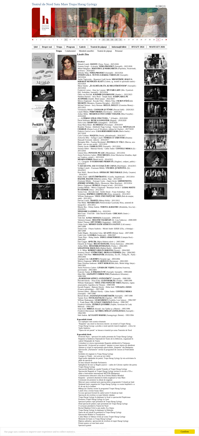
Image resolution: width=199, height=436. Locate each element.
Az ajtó (107, 233)
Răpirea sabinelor (97, 194)
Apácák (92, 242)
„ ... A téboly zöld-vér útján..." (94, 118)
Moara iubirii (85, 159)
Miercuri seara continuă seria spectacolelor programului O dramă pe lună (106, 382)
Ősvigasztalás (97, 298)
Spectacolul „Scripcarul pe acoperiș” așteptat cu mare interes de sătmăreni (106, 345)
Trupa (59, 47)
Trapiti (94, 201)
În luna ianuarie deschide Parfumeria (92, 363)
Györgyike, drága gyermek (106, 252)
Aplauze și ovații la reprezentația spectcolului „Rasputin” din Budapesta (105, 347)
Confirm (185, 431)
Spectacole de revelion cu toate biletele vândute (96, 395)
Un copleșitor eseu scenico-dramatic (92, 322)
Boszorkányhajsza (99, 246)
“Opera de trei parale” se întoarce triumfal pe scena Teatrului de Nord (105, 330)
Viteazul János (123, 287)
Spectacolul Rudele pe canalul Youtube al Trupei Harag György (102, 369)
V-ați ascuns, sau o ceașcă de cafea (97, 166)
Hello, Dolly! (110, 105)
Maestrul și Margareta (104, 69)
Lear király (101, 300)
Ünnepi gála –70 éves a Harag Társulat (98, 75)
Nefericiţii (93, 203)
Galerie (82, 47)
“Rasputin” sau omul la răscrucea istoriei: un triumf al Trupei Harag (104, 324)
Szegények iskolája (89, 248)
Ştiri (36, 47)
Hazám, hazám (85, 179)
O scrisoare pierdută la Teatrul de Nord (93, 406)
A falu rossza (93, 218)
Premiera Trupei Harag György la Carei (93, 399)
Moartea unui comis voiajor (104, 114)
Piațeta (94, 136)
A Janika (91, 235)
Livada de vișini (105, 268)
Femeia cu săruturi (114, 138)
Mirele (90, 309)
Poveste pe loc (97, 153)
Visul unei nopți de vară (108, 196)
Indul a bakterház (110, 237)
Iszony (93, 64)
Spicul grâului (100, 261)
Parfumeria (96, 112)
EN (164, 6)
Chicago (117, 214)
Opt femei (96, 222)
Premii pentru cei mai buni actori (91, 423)
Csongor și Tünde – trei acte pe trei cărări (94, 356)
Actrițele (98, 125)
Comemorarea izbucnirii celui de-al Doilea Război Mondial (101, 376)
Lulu (116, 229)
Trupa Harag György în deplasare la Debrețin (95, 410)
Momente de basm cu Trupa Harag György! (95, 419)
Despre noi (47, 47)
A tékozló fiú (98, 272)
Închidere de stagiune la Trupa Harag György (95, 354)
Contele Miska (124, 149)
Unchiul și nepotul (116, 168)
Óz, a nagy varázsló (101, 302)
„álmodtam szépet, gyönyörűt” (95, 278)
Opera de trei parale (111, 172)
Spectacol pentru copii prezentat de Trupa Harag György (100, 402)
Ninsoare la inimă (87, 211)
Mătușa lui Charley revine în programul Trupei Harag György (102, 389)
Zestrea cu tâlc (115, 142)
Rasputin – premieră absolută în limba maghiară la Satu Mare (101, 378)
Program (70, 47)
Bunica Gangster (100, 120)
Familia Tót (96, 146)
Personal (118, 51)
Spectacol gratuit (84, 425)
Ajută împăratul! (97, 177)
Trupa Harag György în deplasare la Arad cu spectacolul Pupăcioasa (104, 397)
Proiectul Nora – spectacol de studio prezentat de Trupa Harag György (105, 337)
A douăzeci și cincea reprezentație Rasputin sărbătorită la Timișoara (104, 343)
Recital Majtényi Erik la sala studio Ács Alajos (96, 408)
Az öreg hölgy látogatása (110, 311)
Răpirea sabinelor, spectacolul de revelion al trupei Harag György (103, 421)
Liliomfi (94, 259)
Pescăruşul (103, 155)
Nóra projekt (106, 66)
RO (160, 6)
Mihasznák (98, 255)
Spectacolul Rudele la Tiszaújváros (91, 415)
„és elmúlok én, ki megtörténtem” (108, 86)
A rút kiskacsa (106, 263)
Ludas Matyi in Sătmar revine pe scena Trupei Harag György (101, 417)
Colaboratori (70, 51)
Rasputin (92, 123)
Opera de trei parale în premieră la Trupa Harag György (99, 412)
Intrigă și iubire (101, 304)
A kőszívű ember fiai (98, 274)
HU (157, 6)
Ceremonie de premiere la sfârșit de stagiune (95, 380)
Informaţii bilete (119, 47)
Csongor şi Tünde (103, 110)
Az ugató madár (97, 315)
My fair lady (113, 90)
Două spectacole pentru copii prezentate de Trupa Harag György (103, 404)
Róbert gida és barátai (100, 250)
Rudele (96, 185)
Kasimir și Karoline (104, 94)
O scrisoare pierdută (101, 162)
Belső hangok (101, 244)
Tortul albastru (109, 207)
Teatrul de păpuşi (104, 51)
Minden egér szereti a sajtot (104, 224)
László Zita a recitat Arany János (90, 391)
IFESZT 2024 (137, 47)
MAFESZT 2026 (157, 47)
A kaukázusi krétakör (102, 296)
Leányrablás (108, 281)
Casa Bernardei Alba (107, 131)
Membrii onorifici (86, 51)
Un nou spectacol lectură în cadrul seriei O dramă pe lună (100, 393)
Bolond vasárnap (102, 220)
